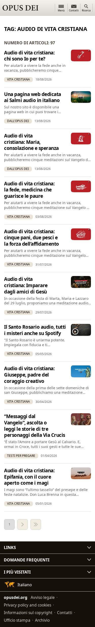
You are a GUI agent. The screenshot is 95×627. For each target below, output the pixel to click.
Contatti (64, 612)
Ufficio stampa (17, 620)
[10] (35, 524)
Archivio (42, 620)
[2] (22, 524)
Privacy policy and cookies (27, 605)
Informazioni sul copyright (28, 612)
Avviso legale (43, 597)
